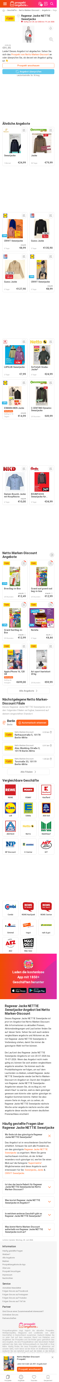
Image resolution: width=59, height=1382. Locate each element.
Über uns (6, 1268)
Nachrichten (7, 1278)
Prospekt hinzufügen (11, 1271)
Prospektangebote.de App (14, 1264)
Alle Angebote (8, 1258)
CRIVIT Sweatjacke (14, 1173)
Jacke (40, 1170)
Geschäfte (12, 10)
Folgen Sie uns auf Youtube (14, 1298)
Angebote (46, 10)
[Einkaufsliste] (45, 3)
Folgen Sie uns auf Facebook (15, 1291)
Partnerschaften (9, 1318)
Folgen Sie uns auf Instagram (15, 1294)
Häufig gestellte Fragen (12, 1251)
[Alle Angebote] (51, 554)
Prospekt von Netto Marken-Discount (30, 54)
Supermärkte (34, 1163)
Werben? (6, 1254)
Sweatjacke (30, 1170)
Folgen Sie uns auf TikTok (14, 1301)
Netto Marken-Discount (29, 10)
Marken (5, 1261)
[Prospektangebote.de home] (19, 4)
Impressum (7, 1275)
